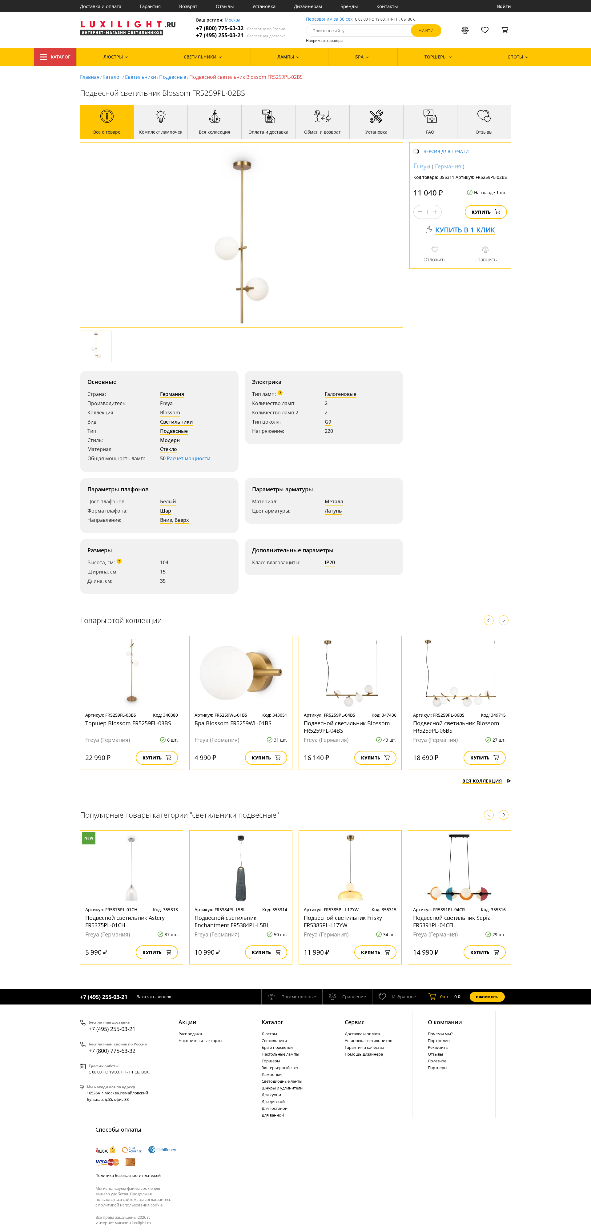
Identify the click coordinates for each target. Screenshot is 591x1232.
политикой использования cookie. (130, 1205)
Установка (263, 6)
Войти (504, 6)
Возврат (188, 6)
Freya (166, 403)
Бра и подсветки (277, 1047)
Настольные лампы (280, 1054)
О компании (445, 1022)
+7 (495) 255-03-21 (241, 35)
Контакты (387, 6)
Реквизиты (438, 1047)
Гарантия (150, 6)
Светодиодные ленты (282, 1081)
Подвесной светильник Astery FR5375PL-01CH (125, 921)
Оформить (487, 997)
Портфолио (439, 1040)
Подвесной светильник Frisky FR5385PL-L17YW (343, 921)
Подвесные (172, 77)
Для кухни (271, 1094)
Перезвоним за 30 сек (329, 19)
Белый (168, 501)
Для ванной (273, 1115)
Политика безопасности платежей (128, 1175)
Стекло (168, 449)
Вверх (182, 520)
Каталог (60, 57)
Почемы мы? (440, 1034)
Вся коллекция (482, 781)
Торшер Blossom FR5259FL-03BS (128, 723)
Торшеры (271, 1061)
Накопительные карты (200, 1040)
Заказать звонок (154, 997)
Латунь (333, 510)
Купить (481, 212)
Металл (334, 501)
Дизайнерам (308, 6)
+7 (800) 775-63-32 (240, 28)
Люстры (269, 1034)
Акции (187, 1022)
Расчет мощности (189, 458)
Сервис (354, 1022)
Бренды (349, 6)
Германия (172, 394)
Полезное (437, 1061)
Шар (165, 510)
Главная (89, 77)
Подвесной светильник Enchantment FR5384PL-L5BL (232, 921)
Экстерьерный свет (280, 1067)
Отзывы (225, 6)
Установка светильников (368, 1040)
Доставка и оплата (100, 6)
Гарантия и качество (364, 1047)
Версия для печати (446, 151)
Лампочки (272, 1074)
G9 (328, 421)
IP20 (330, 562)
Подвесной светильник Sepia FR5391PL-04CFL (452, 921)
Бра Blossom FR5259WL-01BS (233, 723)
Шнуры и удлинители (282, 1088)
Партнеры (437, 1067)
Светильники (140, 77)
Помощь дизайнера (364, 1054)
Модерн (170, 440)
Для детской (273, 1101)
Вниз (166, 520)
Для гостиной (274, 1108)
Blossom (170, 412)
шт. (445, 997)
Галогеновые (340, 394)
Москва (232, 20)
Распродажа (190, 1034)
